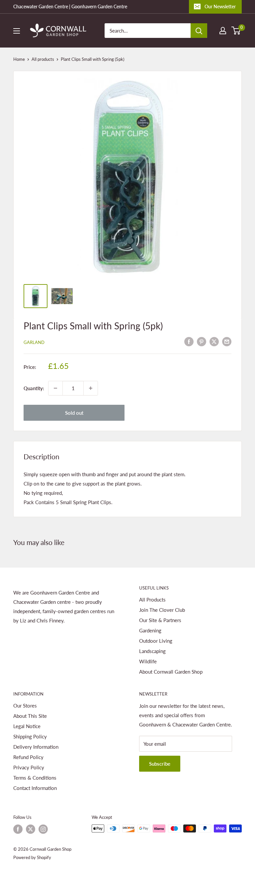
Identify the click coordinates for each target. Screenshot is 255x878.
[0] (236, 31)
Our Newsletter (220, 6)
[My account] (222, 30)
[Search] (199, 30)
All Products (152, 600)
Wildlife (148, 661)
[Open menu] (16, 31)
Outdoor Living (155, 641)
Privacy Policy (28, 767)
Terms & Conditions (34, 778)
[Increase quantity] (91, 388)
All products (43, 59)
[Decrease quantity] (55, 388)
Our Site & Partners (160, 620)
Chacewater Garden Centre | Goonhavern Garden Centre (70, 6)
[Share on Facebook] (189, 341)
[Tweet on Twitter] (214, 341)
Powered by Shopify (32, 857)
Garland (34, 342)
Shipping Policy (30, 736)
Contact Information (35, 788)
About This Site (30, 716)
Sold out (74, 413)
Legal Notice (27, 726)
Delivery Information (35, 747)
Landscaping (152, 651)
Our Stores (25, 706)
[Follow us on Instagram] (43, 829)
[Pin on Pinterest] (201, 341)
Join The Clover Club (162, 610)
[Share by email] (226, 341)
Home (19, 59)
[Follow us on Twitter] (30, 829)
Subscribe (159, 764)
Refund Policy (28, 757)
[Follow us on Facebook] (18, 829)
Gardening (150, 630)
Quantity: (34, 388)
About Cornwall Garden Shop (171, 672)
